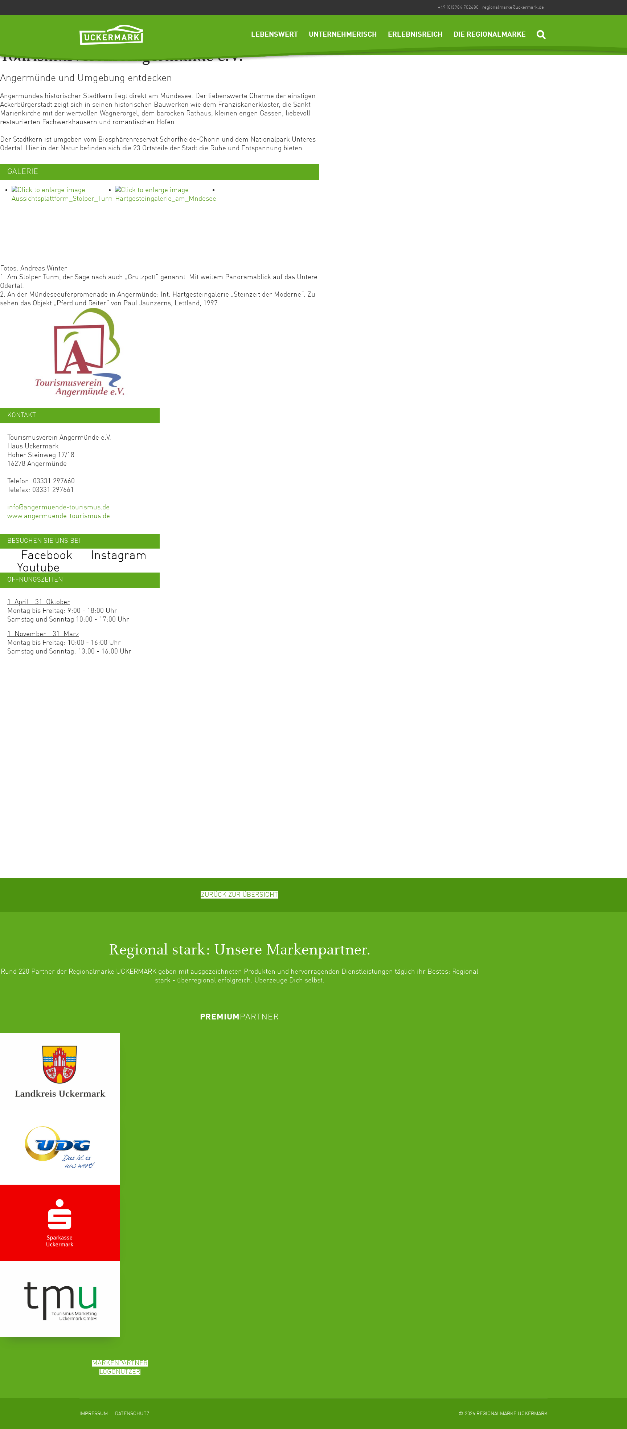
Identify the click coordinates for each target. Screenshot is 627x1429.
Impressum (93, 1413)
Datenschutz (132, 1413)
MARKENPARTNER (120, 1363)
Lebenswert (274, 34)
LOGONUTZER (119, 1372)
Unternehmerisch (343, 34)
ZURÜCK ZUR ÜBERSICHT (239, 895)
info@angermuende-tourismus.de (58, 507)
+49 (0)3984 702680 (458, 7)
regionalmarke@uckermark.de (513, 7)
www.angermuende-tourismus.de (58, 516)
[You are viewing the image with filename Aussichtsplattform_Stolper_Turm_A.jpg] (62, 222)
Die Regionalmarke (490, 34)
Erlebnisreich (415, 34)
